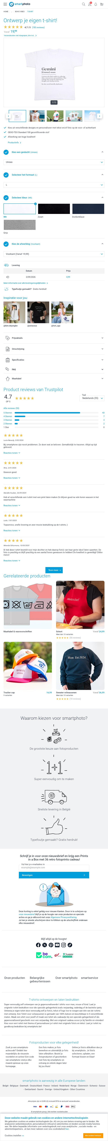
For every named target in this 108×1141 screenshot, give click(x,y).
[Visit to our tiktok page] (70, 945)
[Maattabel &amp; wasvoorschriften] (28, 605)
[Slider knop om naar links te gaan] (8, 116)
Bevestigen (27, 875)
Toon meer (53, 570)
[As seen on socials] (11, 12)
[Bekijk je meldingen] (96, 4)
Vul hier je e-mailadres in (33, 864)
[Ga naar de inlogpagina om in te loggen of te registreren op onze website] (90, 4)
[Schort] (80, 605)
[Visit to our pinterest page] (51, 945)
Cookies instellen (13, 1135)
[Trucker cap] (28, 666)
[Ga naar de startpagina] (19, 4)
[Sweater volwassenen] (80, 666)
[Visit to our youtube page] (57, 945)
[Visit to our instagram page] (64, 945)
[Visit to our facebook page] (38, 945)
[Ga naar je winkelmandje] (102, 4)
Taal (84, 395)
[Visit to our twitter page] (45, 945)
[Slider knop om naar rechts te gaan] (99, 116)
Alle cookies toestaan (93, 1136)
